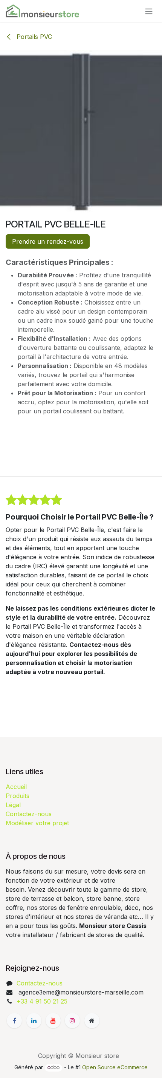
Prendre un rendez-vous (47, 241)
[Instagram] (72, 1020)
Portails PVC (33, 36)
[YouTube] (53, 1020)
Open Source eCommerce (115, 1067)
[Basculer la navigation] (148, 11)
